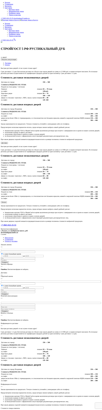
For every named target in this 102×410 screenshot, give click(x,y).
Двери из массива (15, 15)
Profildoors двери (14, 13)
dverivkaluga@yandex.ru (22, 18)
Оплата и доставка (11, 241)
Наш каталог (9, 238)
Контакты (8, 6)
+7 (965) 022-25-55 (7, 18)
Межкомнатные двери (16, 11)
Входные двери (14, 9)
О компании (9, 4)
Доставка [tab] (8, 63)
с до (14, 256)
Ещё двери (8, 8)
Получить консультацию (9, 59)
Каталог (7, 2)
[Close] (1, 298)
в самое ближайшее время (12, 254)
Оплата (4, 202)
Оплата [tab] (7, 65)
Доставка (4, 143)
